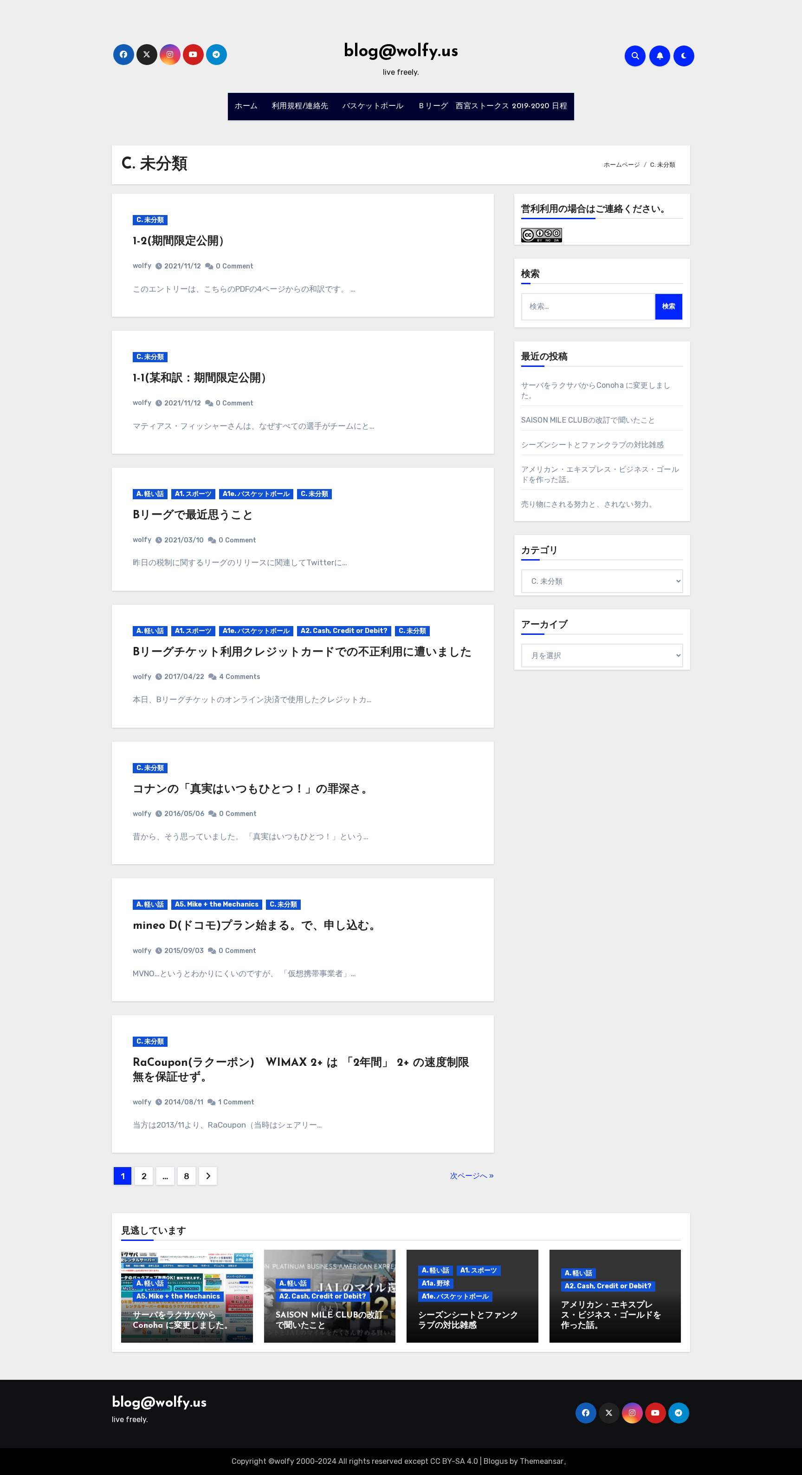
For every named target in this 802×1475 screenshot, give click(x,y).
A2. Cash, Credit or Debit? (344, 631)
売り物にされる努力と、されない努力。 (589, 504)
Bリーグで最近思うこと (193, 515)
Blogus (496, 1461)
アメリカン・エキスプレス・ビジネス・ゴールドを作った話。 (611, 1315)
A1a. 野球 (436, 1283)
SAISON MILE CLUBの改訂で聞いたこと (588, 420)
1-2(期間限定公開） (181, 241)
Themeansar (541, 1461)
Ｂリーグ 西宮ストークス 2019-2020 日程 (493, 106)
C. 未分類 (150, 220)
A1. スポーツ (193, 494)
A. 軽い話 (150, 494)
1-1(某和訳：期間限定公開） (202, 378)
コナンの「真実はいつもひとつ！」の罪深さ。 (253, 789)
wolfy (142, 266)
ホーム (246, 106)
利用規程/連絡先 (300, 106)
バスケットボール (373, 106)
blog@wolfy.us (401, 52)
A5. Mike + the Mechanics (217, 904)
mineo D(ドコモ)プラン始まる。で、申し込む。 (257, 926)
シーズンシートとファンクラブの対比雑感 (592, 444)
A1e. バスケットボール (256, 494)
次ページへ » (472, 1175)
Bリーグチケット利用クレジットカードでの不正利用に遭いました (302, 652)
